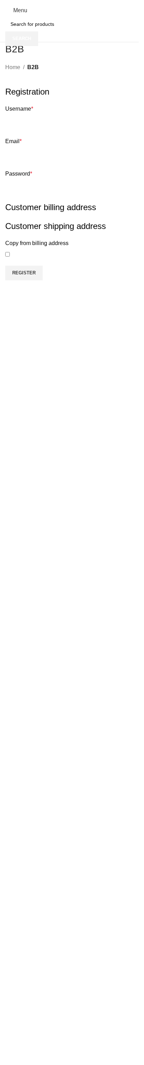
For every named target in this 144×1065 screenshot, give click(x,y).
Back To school (19, 735)
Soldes (10, 899)
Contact (11, 844)
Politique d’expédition (26, 801)
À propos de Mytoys (25, 832)
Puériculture (16, 723)
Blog (8, 856)
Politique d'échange (24, 789)
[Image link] (58, 1045)
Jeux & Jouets (18, 711)
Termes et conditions (26, 766)
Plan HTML (15, 868)
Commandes (17, 778)
